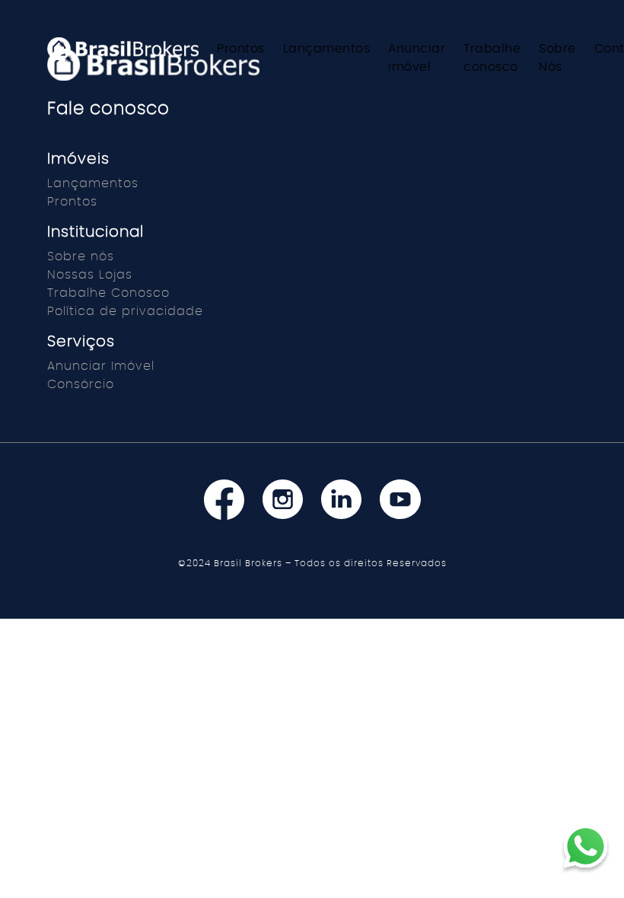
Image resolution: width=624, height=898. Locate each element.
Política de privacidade (125, 311)
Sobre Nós (557, 58)
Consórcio (80, 384)
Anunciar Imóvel (100, 366)
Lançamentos (327, 49)
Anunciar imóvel (416, 58)
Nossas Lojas (89, 275)
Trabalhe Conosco (108, 293)
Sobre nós (80, 256)
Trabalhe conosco (492, 58)
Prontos (241, 49)
